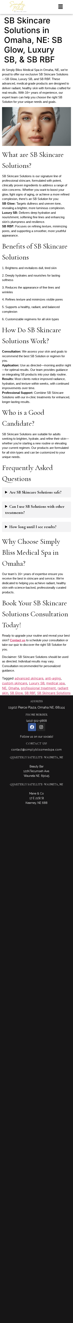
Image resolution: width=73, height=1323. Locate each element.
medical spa (55, 683)
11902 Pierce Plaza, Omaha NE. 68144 (36, 707)
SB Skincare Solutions (54, 693)
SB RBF (30, 693)
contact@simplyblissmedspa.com (36, 749)
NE (4, 688)
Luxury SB (36, 683)
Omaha (13, 688)
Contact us (17, 640)
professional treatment (38, 688)
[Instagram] (41, 727)
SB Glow (16, 693)
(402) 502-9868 (36, 720)
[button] (60, 7)
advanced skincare (29, 678)
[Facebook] (32, 727)
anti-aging (53, 678)
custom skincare (14, 683)
